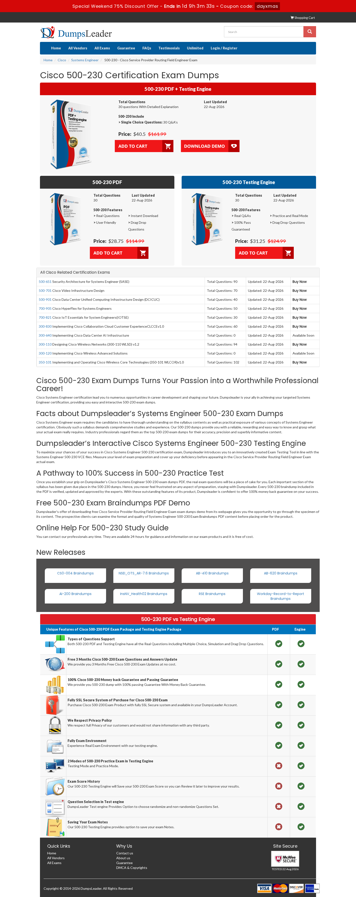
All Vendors (77, 48)
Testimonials (169, 48)
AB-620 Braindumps (280, 573)
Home (56, 48)
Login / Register (224, 48)
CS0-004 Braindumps (75, 573)
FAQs (146, 48)
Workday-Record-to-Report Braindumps (280, 596)
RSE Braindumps (212, 593)
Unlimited (195, 48)
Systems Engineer (85, 60)
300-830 (45, 326)
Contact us (124, 853)
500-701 (45, 290)
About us (123, 858)
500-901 (45, 299)
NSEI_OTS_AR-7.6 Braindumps (144, 573)
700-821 (45, 317)
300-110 (45, 344)
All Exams (102, 48)
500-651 (45, 281)
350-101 (45, 362)
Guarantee (126, 48)
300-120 (45, 353)
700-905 (45, 308)
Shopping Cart (304, 18)
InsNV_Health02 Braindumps (143, 593)
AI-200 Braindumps (75, 593)
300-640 (45, 335)
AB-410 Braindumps (212, 573)
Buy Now (300, 281)
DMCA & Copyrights (131, 868)
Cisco (62, 60)
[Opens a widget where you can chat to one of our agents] (338, 888)
